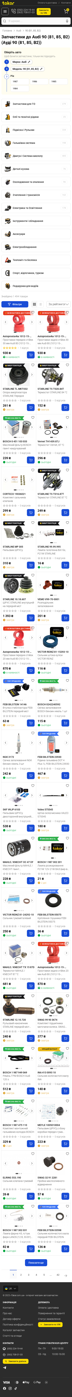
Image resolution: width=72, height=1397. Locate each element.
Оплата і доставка (48, 1307)
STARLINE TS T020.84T (51, 388)
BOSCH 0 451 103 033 (15, 441)
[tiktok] (15, 1388)
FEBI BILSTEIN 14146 (15, 704)
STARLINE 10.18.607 (14, 599)
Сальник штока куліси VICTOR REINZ (50, 657)
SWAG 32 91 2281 (47, 1177)
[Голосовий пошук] (67, 21)
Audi (18, 30)
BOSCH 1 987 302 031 (15, 1230)
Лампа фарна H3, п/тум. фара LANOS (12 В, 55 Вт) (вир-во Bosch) (17, 1235)
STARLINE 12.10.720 (14, 1019)
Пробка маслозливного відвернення (51, 1183)
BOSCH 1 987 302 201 (50, 862)
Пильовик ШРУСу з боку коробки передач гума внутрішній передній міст (52, 1130)
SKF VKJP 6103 (11, 809)
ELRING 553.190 (12, 1177)
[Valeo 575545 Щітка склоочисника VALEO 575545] (53, 795)
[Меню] (5, 11)
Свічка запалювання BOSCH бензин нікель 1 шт (52, 709)
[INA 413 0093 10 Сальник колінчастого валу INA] (53, 1058)
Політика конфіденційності (18, 1324)
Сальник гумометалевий (17, 918)
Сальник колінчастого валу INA (53, 1077)
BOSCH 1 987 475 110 (15, 1125)
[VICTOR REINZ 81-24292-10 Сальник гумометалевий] (19, 900)
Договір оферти (11, 1319)
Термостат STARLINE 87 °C (52, 497)
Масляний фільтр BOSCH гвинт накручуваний (17, 447)
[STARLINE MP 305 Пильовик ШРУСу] (19, 532)
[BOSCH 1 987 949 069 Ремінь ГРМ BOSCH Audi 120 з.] (19, 1058)
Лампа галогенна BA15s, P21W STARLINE (52, 552)
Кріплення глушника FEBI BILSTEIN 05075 (52, 920)
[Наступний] (32, 322)
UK (10, 1288)
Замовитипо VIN (44, 11)
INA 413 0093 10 (47, 1072)
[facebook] (4, 1388)
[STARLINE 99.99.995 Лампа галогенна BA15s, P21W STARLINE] (53, 532)
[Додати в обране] (33, 312)
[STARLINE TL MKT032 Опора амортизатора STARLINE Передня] (19, 374)
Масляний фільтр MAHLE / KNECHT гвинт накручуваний (18, 867)
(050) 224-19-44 (15, 1348)
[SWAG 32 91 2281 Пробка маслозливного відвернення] (53, 1163)
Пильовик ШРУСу (13, 550)
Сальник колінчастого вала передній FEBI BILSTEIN (53, 1235)
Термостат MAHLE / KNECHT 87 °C (14, 972)
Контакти (66, 3)
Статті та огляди (12, 1335)
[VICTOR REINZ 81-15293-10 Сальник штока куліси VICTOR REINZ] (53, 637)
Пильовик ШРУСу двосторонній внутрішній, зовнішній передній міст (17, 815)
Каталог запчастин (14, 1330)
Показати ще (36, 1262)
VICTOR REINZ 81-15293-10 (53, 651)
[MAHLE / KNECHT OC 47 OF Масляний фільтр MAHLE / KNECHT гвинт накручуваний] (19, 847)
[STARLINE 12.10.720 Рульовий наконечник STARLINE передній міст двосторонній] (19, 1005)
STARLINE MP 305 (13, 546)
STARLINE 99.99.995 (49, 546)
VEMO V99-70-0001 (48, 599)
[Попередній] (5, 322)
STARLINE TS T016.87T (51, 494)
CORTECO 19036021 (14, 494)
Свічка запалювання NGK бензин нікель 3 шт (17, 762)
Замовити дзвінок (17, 1361)
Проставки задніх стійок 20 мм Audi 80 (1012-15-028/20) (53, 972)
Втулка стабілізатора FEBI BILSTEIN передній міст (18, 709)
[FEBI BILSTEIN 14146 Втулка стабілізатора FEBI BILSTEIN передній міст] (19, 690)
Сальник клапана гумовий (18, 1181)
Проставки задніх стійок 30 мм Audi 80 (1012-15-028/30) (53, 341)
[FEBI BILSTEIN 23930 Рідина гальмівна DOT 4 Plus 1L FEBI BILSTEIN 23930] (53, 742)
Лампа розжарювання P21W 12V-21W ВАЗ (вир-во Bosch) (53, 867)
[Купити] (31, 354)
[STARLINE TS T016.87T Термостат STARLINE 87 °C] (53, 479)
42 (58, 1274)
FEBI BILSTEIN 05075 (49, 914)
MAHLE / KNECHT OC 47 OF (18, 862)
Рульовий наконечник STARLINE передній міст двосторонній (16, 1025)
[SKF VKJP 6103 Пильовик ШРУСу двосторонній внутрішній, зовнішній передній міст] (19, 795)
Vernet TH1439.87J (48, 441)
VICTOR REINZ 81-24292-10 (18, 914)
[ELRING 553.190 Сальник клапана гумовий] (19, 1163)
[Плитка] (34, 304)
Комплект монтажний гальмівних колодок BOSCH (18, 1130)
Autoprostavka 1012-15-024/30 (16, 336)
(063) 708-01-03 (15, 1354)
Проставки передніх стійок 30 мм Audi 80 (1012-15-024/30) (18, 341)
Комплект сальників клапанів (14, 499)
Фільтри (17, 304)
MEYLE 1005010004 (49, 1125)
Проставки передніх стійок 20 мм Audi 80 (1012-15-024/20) (18, 657)
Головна (7, 30)
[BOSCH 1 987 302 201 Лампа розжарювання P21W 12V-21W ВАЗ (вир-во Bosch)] (53, 847)
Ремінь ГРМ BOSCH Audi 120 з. (16, 1077)
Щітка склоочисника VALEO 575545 (53, 815)
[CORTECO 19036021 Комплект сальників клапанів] (19, 479)
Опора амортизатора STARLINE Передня (15, 394)
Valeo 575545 (45, 809)
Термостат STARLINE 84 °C (52, 392)
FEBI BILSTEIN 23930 (49, 757)
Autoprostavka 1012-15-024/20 (16, 652)
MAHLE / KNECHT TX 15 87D (18, 967)
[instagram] (10, 1388)
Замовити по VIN (52, 1324)
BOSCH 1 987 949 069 (15, 1072)
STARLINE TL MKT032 (15, 388)
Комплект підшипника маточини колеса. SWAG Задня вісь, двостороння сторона (52, 1025)
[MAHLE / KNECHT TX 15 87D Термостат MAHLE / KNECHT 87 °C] (19, 953)
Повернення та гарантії (51, 1313)
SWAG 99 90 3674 (47, 1019)
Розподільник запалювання (45, 604)
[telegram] (4, 1367)
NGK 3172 (8, 757)
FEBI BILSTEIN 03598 (49, 1230)
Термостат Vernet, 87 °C (51, 445)
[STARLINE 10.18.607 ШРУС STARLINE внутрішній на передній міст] (19, 584)
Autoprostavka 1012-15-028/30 (51, 336)
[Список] (40, 304)
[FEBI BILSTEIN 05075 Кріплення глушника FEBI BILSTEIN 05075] (53, 900)
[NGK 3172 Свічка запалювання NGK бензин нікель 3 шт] (19, 742)
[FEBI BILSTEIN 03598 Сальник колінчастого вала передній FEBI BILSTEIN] (53, 1216)
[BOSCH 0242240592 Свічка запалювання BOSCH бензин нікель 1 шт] (53, 690)
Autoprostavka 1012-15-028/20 (51, 967)
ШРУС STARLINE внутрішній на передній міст (18, 604)
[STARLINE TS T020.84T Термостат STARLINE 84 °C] (53, 374)
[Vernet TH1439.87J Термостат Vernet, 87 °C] (53, 427)
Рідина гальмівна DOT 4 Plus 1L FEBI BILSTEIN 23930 (53, 762)
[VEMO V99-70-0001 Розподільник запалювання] (53, 584)
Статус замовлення (49, 1319)
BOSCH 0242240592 (49, 704)
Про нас (7, 1313)
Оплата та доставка (47, 3)
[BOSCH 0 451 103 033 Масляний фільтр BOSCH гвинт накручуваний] (19, 427)
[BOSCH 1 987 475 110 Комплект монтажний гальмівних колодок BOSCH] (19, 1110)
